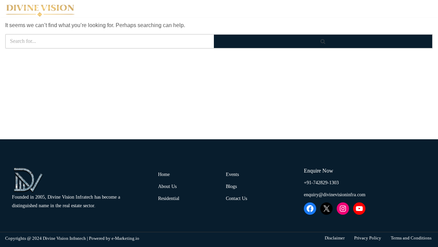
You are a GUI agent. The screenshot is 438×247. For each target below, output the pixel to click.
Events (344, 8)
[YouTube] (359, 208)
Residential (168, 198)
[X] (326, 208)
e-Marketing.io (125, 238)
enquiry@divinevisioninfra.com (334, 194)
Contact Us (381, 8)
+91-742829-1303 (321, 182)
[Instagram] (343, 208)
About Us (249, 8)
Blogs (415, 8)
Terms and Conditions (411, 238)
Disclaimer (335, 238)
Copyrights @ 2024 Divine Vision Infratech (45, 238)
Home (216, 8)
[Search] (323, 41)
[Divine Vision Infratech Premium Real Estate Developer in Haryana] (41, 10)
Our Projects (298, 8)
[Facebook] (310, 208)
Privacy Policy (367, 238)
